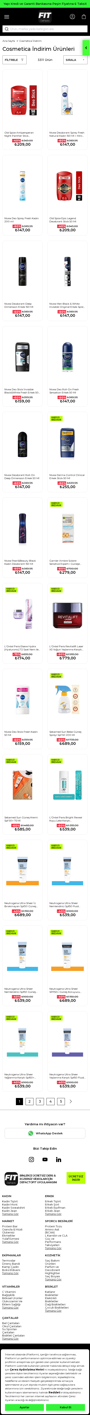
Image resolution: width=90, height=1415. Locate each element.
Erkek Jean (52, 1210)
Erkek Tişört (53, 1201)
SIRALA (71, 60)
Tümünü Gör (10, 1214)
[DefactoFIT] (45, 16)
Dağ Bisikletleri (55, 1304)
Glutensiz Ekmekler (8, 1234)
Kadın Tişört (10, 1201)
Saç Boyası (52, 1276)
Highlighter (52, 1273)
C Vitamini (9, 1291)
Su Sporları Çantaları (9, 1331)
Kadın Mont (10, 1204)
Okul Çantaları (11, 1326)
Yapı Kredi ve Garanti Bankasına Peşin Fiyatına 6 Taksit (45, 4)
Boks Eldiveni (11, 1270)
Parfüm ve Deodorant (52, 1268)
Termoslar (8, 1260)
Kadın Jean (9, 1210)
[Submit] (5, 29)
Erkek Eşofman (55, 1207)
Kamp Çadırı (10, 1266)
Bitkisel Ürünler (12, 1298)
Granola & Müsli (12, 1229)
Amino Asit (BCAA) (52, 1231)
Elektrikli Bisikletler (51, 1300)
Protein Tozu (53, 1226)
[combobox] (45, 29)
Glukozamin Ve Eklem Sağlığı (12, 1303)
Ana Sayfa (9, 40)
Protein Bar (10, 1226)
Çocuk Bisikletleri (57, 1307)
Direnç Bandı (11, 1263)
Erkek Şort (52, 1204)
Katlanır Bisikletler (51, 1293)
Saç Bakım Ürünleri (52, 1262)
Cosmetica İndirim (30, 40)
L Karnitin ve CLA (56, 1235)
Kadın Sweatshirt (13, 1207)
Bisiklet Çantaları (13, 1335)
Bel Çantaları (10, 1323)
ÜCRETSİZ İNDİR (76, 1178)
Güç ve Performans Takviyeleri (53, 1242)
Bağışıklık (8, 1295)
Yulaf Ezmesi (10, 1238)
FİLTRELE (11, 60)
